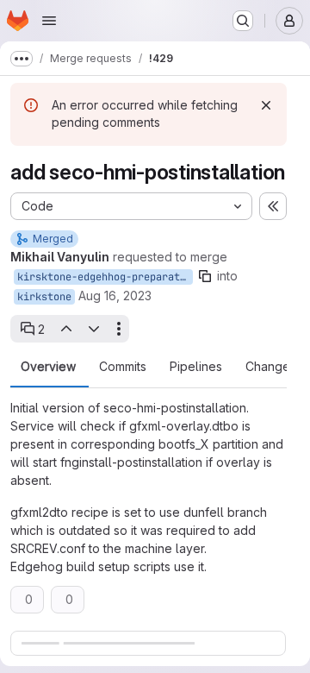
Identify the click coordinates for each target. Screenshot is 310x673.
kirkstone (44, 297)
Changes (270, 367)
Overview (48, 367)
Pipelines (196, 367)
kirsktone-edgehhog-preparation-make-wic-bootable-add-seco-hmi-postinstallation (105, 277)
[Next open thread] (94, 329)
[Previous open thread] (65, 329)
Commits (122, 367)
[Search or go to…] (242, 20)
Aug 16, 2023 (115, 295)
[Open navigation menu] (49, 21)
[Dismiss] (266, 105)
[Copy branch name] (205, 276)
